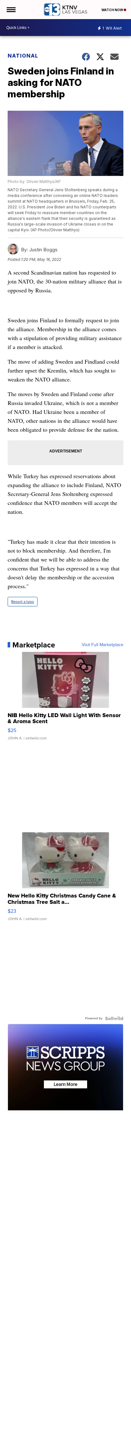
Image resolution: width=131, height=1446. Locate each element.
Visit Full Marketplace (102, 645)
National (23, 55)
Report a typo (22, 601)
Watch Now (112, 10)
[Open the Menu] (11, 9)
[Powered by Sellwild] (114, 1018)
